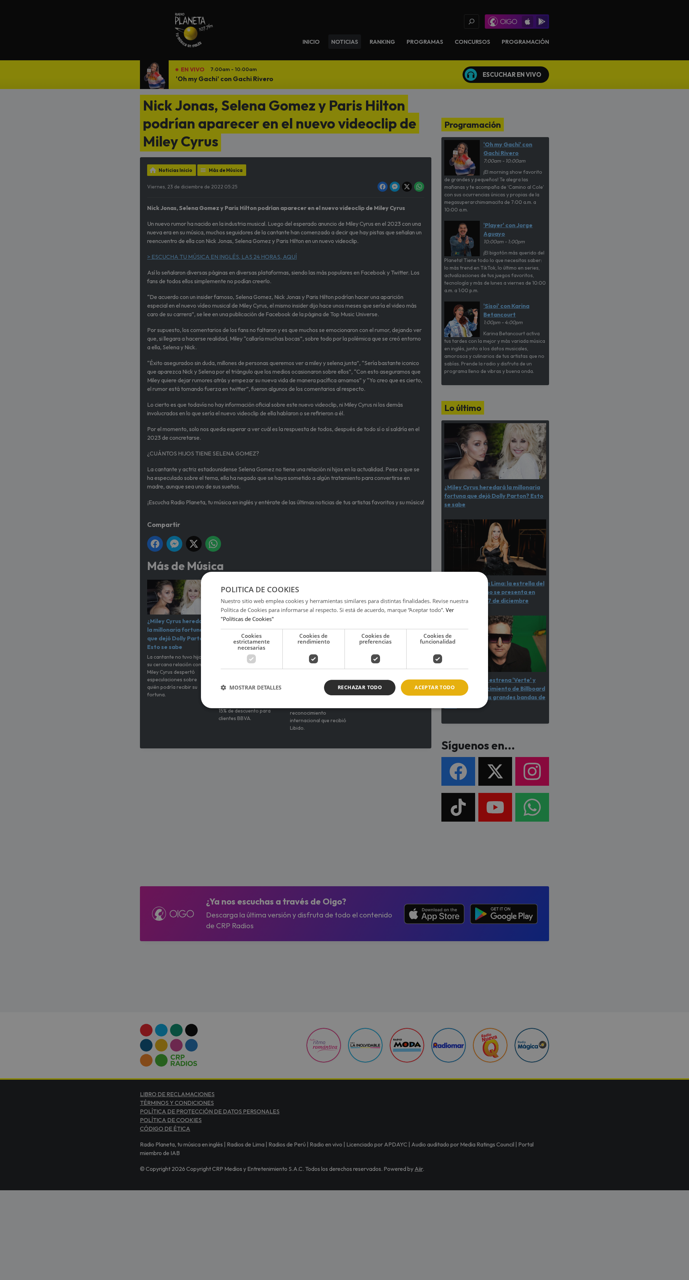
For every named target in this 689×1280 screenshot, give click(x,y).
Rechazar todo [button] (360, 687)
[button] (251, 688)
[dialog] (344, 640)
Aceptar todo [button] (434, 687)
